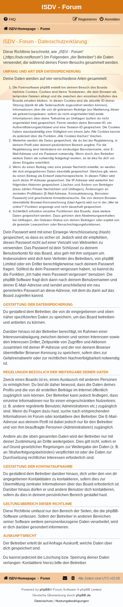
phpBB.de (83, 595)
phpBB (45, 589)
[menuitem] (9, 19)
